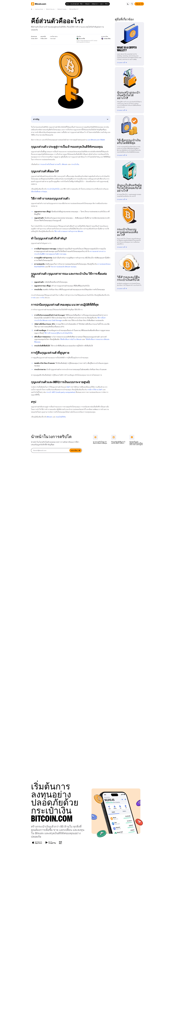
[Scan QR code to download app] (60, 842)
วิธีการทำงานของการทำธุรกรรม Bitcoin (68, 231)
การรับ (42, 298)
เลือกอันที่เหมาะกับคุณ (39, 191)
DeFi (68, 387)
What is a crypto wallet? (127, 49)
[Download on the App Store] (37, 842)
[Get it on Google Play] (51, 842)
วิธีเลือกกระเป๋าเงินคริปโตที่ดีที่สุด (129, 141)
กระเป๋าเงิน (75, 164)
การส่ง (33, 298)
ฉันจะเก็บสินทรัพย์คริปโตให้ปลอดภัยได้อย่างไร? (129, 187)
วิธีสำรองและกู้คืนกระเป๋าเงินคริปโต (128, 278)
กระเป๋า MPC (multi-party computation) (60, 392)
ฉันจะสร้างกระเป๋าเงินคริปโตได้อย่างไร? (128, 95)
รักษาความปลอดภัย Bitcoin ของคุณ (63, 267)
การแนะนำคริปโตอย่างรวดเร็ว (50, 164)
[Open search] (132, 4)
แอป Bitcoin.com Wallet (96, 140)
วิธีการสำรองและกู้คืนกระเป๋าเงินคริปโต (58, 333)
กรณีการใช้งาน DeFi (94, 390)
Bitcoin (64, 164)
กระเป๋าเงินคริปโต (53, 189)
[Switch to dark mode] (128, 4)
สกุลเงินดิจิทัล (61, 417)
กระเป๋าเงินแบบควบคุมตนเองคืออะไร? (127, 232)
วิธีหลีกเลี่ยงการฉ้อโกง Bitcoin (71, 339)
